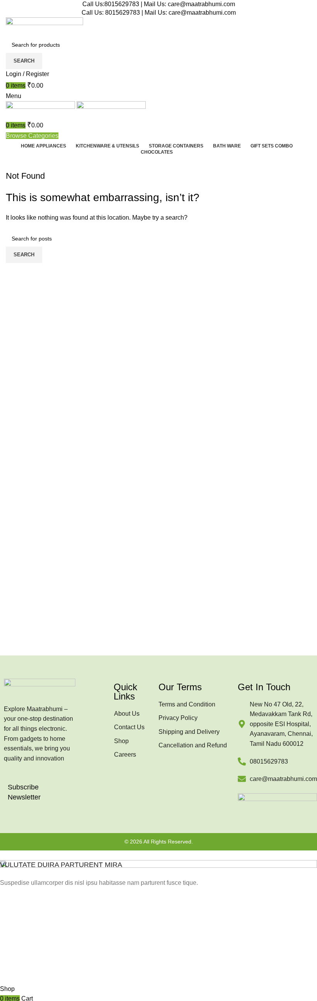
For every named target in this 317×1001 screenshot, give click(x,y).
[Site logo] (44, 26)
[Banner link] (158, 917)
